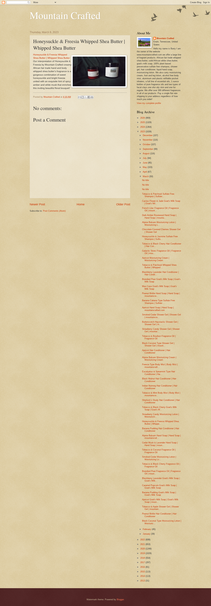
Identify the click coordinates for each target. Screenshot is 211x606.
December (148, 135)
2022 (143, 539)
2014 (143, 576)
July (145, 158)
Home (81, 204)
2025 (143, 122)
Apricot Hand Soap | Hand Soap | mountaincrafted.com (158, 308)
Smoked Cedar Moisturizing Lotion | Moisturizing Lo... (159, 458)
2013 (143, 580)
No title (145, 180)
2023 (143, 131)
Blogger (120, 599)
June (145, 162)
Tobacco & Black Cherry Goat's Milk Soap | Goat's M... (159, 408)
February (147, 529)
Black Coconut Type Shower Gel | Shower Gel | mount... (158, 344)
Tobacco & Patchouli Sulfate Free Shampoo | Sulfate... (158, 195)
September (148, 149)
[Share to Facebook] (88, 97)
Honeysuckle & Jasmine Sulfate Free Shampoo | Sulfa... (160, 237)
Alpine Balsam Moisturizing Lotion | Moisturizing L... (159, 223)
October (147, 144)
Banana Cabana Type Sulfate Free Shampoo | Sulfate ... (158, 301)
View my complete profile (149, 103)
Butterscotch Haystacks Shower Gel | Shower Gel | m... (160, 323)
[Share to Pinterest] (92, 97)
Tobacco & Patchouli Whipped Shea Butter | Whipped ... (159, 266)
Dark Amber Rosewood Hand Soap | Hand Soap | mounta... (159, 216)
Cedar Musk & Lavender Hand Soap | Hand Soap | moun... (160, 443)
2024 (143, 127)
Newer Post (37, 204)
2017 (143, 562)
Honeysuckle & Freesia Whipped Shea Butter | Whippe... (160, 422)
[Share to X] (85, 97)
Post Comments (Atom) (54, 211)
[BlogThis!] (82, 97)
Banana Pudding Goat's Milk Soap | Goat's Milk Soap (159, 493)
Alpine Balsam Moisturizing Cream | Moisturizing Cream (159, 358)
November (148, 140)
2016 (143, 567)
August (146, 153)
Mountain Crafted (65, 15)
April (145, 172)
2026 (143, 118)
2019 (143, 553)
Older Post (123, 204)
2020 (143, 548)
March (146, 176)
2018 (143, 558)
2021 (143, 544)
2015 (143, 571)
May (145, 167)
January (147, 534)
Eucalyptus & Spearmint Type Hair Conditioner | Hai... (158, 372)
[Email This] (79, 97)
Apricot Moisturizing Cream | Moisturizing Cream (155, 259)
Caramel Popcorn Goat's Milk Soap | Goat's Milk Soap (159, 486)
